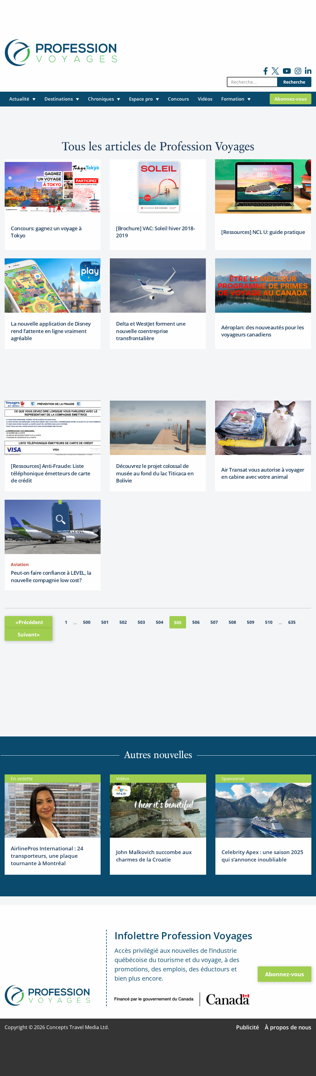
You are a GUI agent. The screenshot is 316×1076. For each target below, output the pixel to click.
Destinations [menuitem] (58, 99)
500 (86, 622)
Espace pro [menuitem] (141, 99)
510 (268, 622)
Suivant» (29, 634)
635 (292, 622)
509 (250, 622)
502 (123, 622)
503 (141, 622)
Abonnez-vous (284, 974)
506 (196, 622)
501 (105, 622)
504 (159, 622)
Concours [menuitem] (178, 99)
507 (214, 622)
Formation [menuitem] (232, 99)
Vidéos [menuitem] (205, 99)
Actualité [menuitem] (19, 99)
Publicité (247, 1027)
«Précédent (29, 622)
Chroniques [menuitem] (101, 99)
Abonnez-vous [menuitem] (290, 99)
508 (232, 622)
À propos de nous (288, 1027)
